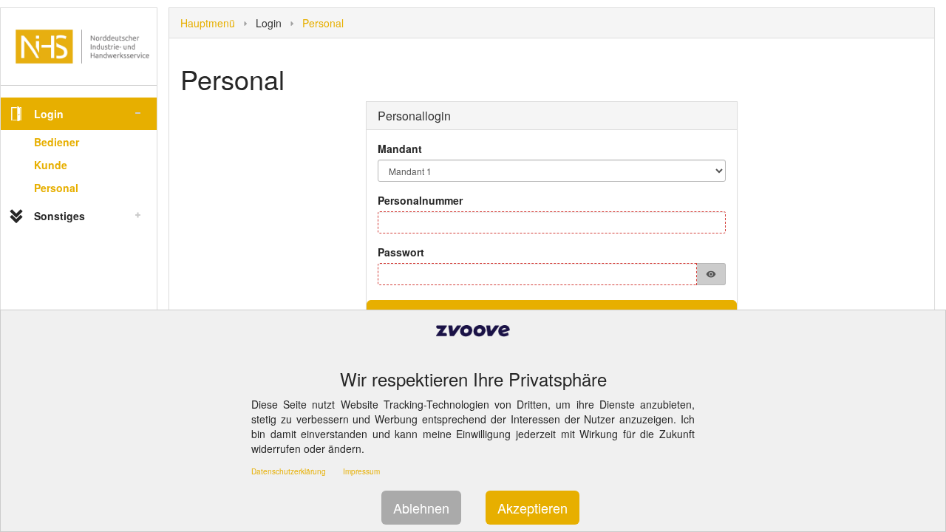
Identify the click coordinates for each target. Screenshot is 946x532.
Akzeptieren (532, 507)
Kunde (50, 164)
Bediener (56, 141)
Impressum (361, 471)
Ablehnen (421, 507)
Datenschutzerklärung (288, 471)
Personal (56, 187)
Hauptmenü (207, 23)
